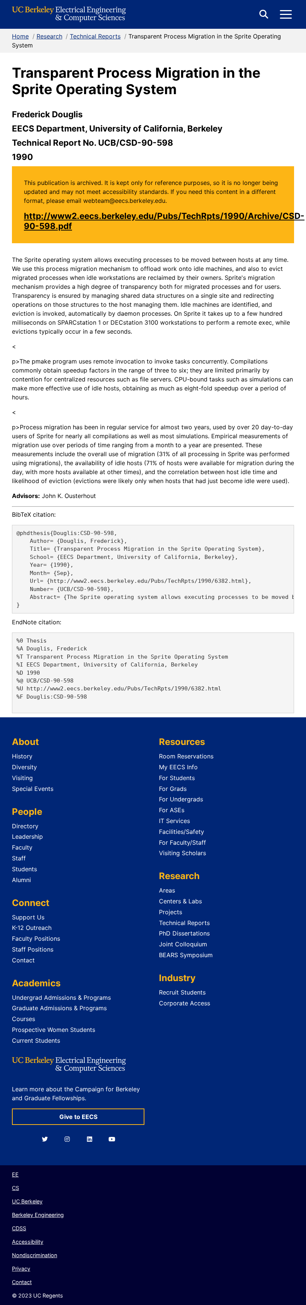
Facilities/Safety (181, 831)
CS (15, 1188)
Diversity (24, 767)
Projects (170, 912)
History (22, 756)
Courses (23, 1019)
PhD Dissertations (184, 933)
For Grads (173, 788)
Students (24, 869)
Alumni (21, 880)
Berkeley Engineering (38, 1215)
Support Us (28, 917)
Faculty (22, 847)
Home (20, 36)
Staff (19, 858)
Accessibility (27, 1241)
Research (49, 36)
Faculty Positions (36, 938)
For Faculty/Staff (182, 842)
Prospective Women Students (53, 1029)
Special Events (32, 788)
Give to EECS (78, 1116)
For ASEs (171, 810)
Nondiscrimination (34, 1255)
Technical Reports (95, 36)
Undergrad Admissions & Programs (61, 997)
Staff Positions (32, 949)
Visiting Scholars (182, 853)
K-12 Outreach (31, 927)
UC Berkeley (27, 1201)
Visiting (22, 778)
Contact (23, 960)
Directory (25, 826)
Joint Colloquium (183, 944)
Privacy (21, 1268)
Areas (167, 890)
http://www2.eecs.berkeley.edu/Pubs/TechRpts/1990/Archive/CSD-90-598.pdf (164, 221)
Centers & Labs (180, 901)
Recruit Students (182, 992)
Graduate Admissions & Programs (59, 1008)
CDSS (19, 1228)
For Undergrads (181, 799)
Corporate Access (184, 1003)
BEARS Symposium (186, 955)
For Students (177, 778)
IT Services (174, 821)
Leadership (27, 836)
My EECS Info (178, 767)
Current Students (36, 1040)
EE (15, 1174)
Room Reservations (186, 756)
